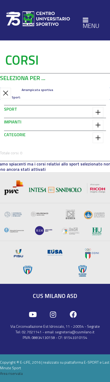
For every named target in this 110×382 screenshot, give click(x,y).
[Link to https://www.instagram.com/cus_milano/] (53, 315)
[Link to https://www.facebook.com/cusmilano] (73, 315)
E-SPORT (91, 362)
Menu (91, 25)
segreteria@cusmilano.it (75, 332)
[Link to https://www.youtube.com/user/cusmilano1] (33, 315)
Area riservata (11, 373)
